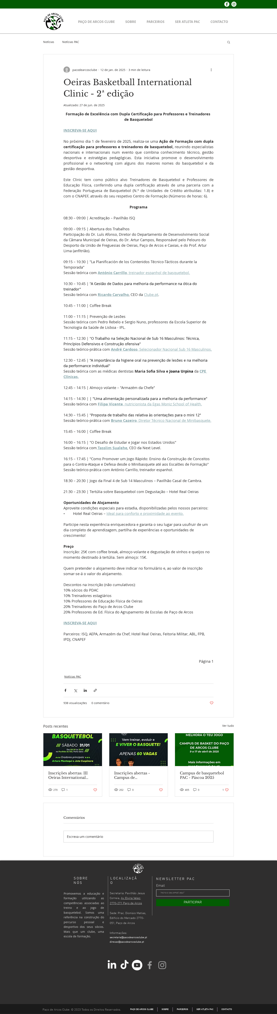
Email (160, 886)
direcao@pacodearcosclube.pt (127, 942)
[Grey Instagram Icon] (162, 965)
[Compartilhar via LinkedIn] (85, 690)
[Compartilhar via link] (95, 690)
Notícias (48, 42)
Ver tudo (228, 726)
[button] (229, 42)
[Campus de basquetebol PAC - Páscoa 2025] (204, 749)
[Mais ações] (211, 69)
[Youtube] (137, 965)
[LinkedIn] (112, 965)
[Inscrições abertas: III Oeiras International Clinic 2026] (72, 749)
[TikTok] (124, 965)
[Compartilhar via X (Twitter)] (75, 690)
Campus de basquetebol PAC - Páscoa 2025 (202, 775)
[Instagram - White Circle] (233, 4)
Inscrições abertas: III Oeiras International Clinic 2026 (68, 775)
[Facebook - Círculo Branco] (226, 4)
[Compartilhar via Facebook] (65, 690)
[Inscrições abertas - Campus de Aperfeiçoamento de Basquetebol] (138, 749)
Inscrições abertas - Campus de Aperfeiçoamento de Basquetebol (133, 775)
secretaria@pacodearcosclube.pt (128, 937)
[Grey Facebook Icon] (149, 965)
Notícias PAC (70, 42)
